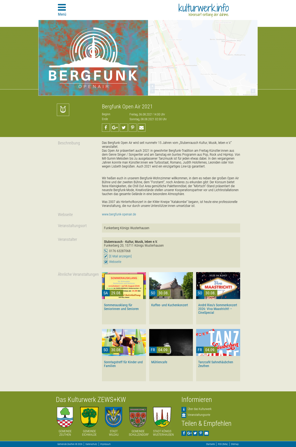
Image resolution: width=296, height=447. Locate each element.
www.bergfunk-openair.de (119, 214)
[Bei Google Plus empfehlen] (115, 127)
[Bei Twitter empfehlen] (124, 127)
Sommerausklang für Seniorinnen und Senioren (121, 307)
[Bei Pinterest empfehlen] (133, 127)
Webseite (115, 262)
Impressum (105, 444)
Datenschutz (91, 444)
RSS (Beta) (223, 444)
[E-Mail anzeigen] (120, 256)
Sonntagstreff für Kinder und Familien (123, 364)
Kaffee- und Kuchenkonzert (169, 305)
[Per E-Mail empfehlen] (142, 127)
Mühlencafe (159, 362)
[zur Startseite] (204, 10)
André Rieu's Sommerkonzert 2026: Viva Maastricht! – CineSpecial (217, 308)
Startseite (210, 444)
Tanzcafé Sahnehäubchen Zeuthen (215, 364)
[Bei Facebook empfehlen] (106, 127)
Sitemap (235, 444)
